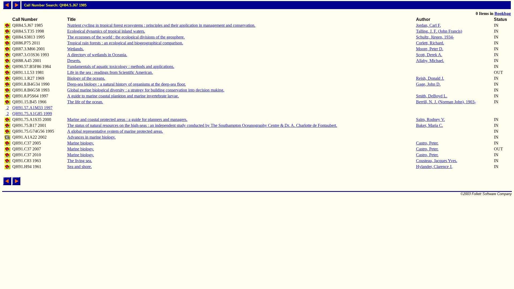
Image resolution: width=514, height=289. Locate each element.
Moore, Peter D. (429, 49)
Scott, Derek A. (429, 54)
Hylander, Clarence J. (434, 166)
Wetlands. (75, 49)
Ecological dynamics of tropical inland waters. (106, 31)
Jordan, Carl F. (428, 25)
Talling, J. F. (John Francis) (439, 31)
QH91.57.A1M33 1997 (32, 107)
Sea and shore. (79, 166)
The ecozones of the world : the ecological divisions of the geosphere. (126, 37)
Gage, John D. (428, 84)
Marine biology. (80, 143)
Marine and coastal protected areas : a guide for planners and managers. (127, 119)
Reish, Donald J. (430, 78)
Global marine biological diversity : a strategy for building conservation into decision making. (145, 90)
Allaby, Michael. (430, 60)
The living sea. (79, 160)
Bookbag (502, 13)
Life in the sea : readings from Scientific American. (110, 72)
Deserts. (74, 60)
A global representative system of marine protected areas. (115, 131)
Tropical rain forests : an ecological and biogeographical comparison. (125, 43)
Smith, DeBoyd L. (431, 96)
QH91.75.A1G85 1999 (32, 113)
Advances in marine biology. (91, 137)
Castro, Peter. (427, 143)
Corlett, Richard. (430, 43)
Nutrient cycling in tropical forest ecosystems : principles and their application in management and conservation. (161, 25)
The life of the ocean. (85, 102)
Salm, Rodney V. (430, 119)
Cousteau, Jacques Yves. (436, 160)
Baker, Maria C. (429, 125)
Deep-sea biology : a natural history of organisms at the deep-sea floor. (126, 84)
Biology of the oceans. (86, 78)
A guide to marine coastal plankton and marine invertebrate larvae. (123, 96)
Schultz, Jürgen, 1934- (435, 37)
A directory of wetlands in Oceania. (97, 54)
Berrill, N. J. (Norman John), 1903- (446, 102)
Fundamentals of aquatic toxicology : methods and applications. (120, 66)
